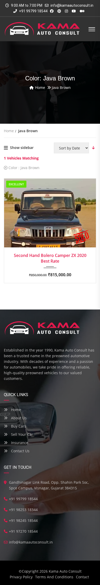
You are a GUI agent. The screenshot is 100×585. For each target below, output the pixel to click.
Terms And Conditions (54, 576)
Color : (23, 167)
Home (15, 409)
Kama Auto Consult (65, 571)
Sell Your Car (21, 434)
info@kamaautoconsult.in (72, 5)
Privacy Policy (21, 576)
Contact (82, 576)
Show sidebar (22, 147)
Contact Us (19, 450)
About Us (18, 417)
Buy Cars (18, 426)
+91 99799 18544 (32, 11)
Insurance (19, 442)
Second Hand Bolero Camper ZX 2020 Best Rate (50, 258)
